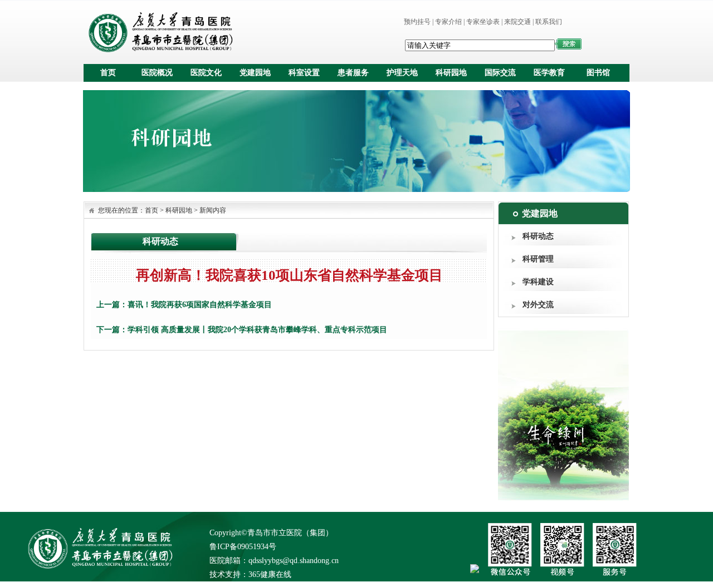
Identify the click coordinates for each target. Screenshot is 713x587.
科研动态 (538, 236)
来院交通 (517, 22)
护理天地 (402, 72)
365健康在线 (269, 574)
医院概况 (157, 72)
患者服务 (353, 72)
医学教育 (549, 72)
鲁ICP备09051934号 (242, 546)
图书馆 (598, 72)
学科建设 (538, 282)
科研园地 (451, 72)
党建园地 (255, 72)
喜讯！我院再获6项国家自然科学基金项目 (200, 304)
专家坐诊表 (483, 22)
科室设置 (304, 72)
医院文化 (206, 72)
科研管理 (538, 259)
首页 (108, 72)
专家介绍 (448, 22)
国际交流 (500, 72)
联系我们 (548, 22)
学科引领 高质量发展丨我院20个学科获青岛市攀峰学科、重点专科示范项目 (257, 329)
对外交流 (538, 304)
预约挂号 (417, 22)
